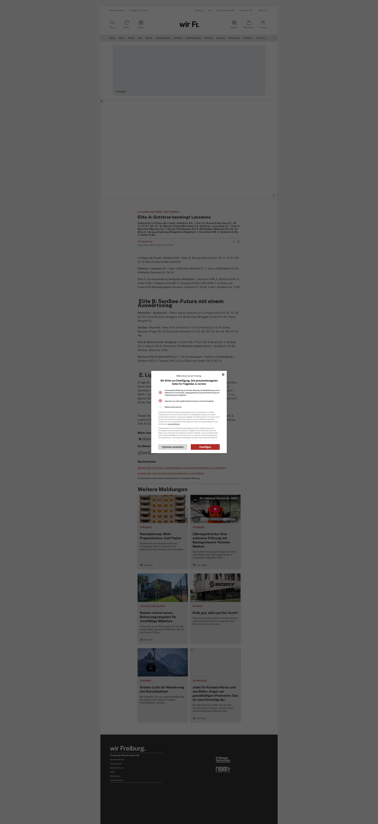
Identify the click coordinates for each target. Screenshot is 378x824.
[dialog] (189, 412)
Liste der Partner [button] (174, 424)
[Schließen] (223, 374)
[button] (189, 407)
